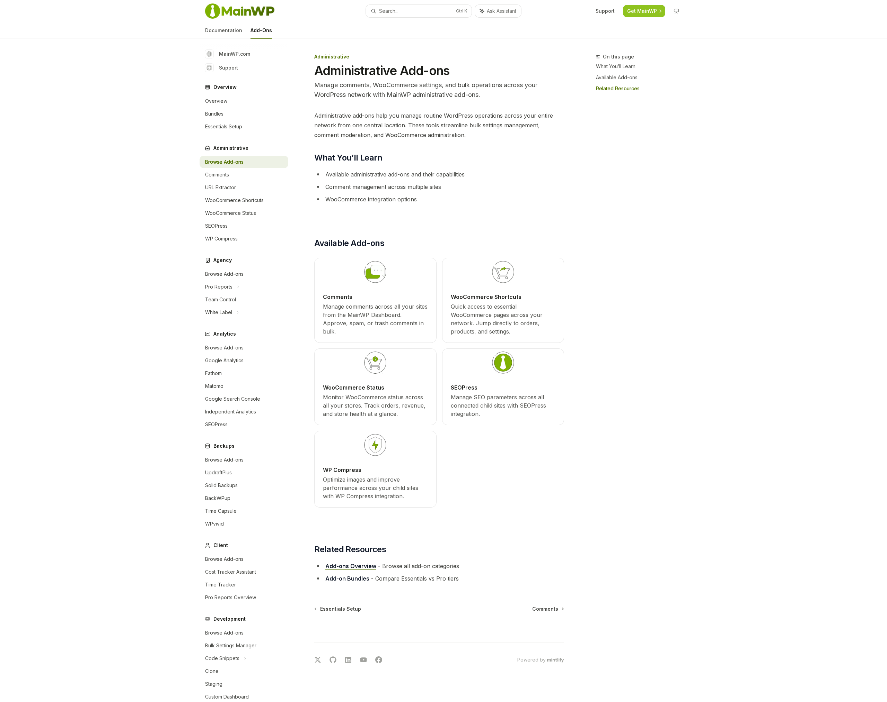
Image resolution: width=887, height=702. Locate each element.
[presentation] (249, 370)
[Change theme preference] (676, 11)
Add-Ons (261, 30)
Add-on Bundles (347, 578)
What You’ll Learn (615, 66)
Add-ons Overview (350, 566)
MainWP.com (234, 54)
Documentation (223, 30)
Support (228, 68)
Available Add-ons (617, 77)
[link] (375, 300)
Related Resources (618, 88)
